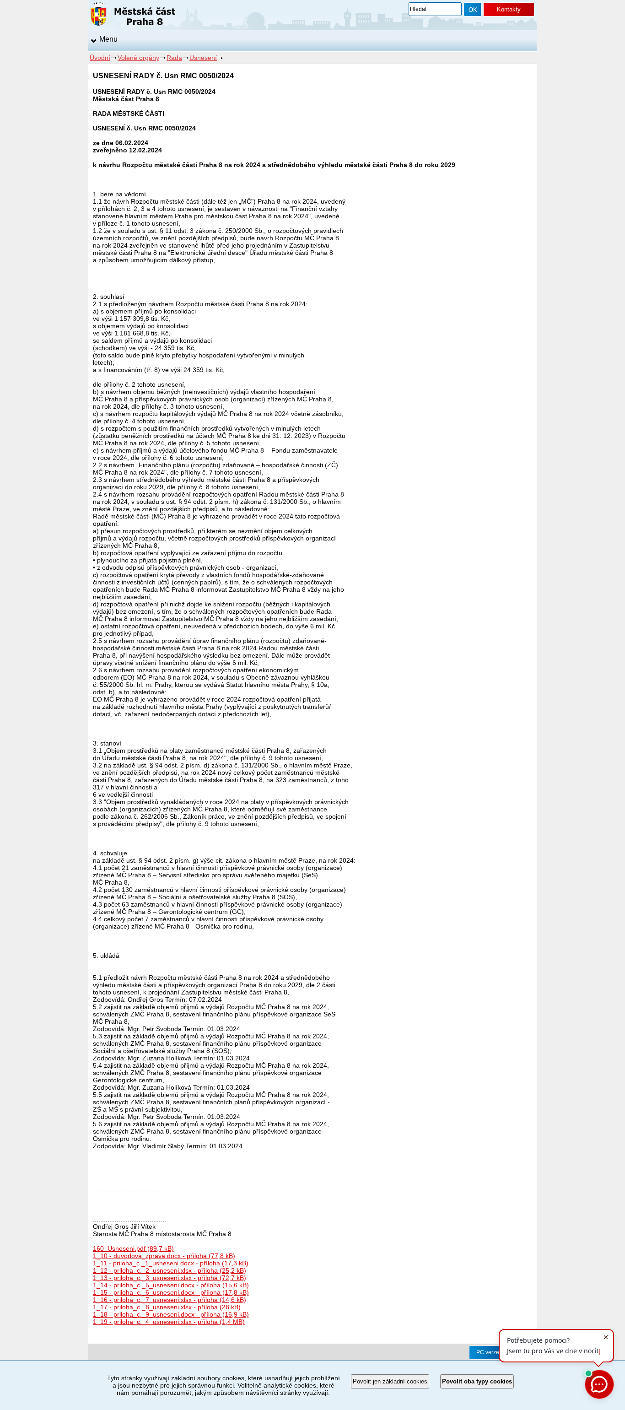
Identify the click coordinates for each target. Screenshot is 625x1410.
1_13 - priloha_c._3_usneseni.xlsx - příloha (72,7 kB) (169, 1277)
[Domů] (133, 15)
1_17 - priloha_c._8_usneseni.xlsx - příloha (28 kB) (167, 1307)
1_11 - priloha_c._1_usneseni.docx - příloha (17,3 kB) (170, 1263)
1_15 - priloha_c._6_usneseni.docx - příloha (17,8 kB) (171, 1292)
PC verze (487, 1352)
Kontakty (509, 9)
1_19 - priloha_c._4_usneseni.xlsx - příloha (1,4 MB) (169, 1321)
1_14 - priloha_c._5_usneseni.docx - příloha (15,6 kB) (171, 1285)
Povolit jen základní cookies (390, 1381)
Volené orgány (138, 57)
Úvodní (100, 57)
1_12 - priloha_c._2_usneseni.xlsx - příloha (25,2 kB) (169, 1270)
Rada (174, 57)
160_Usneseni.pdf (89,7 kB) (133, 1248)
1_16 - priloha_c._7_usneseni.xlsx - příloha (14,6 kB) (169, 1299)
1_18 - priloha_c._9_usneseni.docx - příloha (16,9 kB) (171, 1314)
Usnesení (203, 57)
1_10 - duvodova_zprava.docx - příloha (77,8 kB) (164, 1255)
